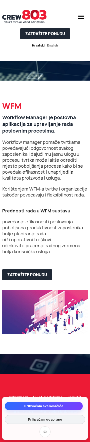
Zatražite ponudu (27, 274)
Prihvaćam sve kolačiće (43, 406)
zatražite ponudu (45, 33)
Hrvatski (38, 45)
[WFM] (45, 311)
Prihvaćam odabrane (45, 419)
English (52, 45)
